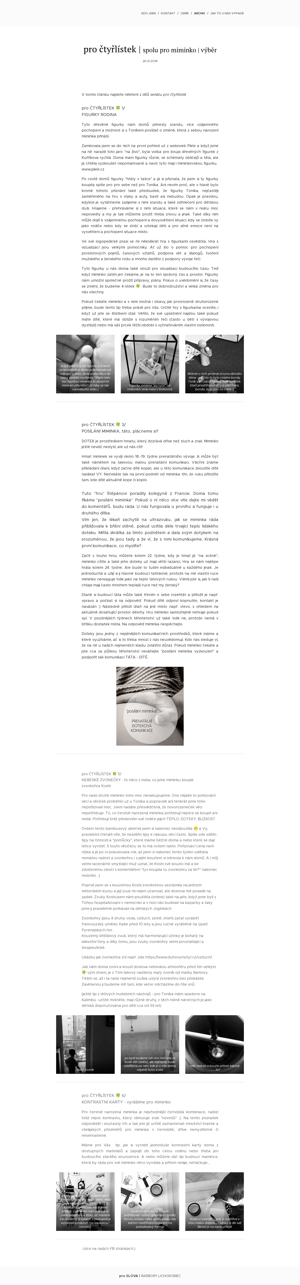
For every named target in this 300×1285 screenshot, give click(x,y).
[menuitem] (149, 13)
